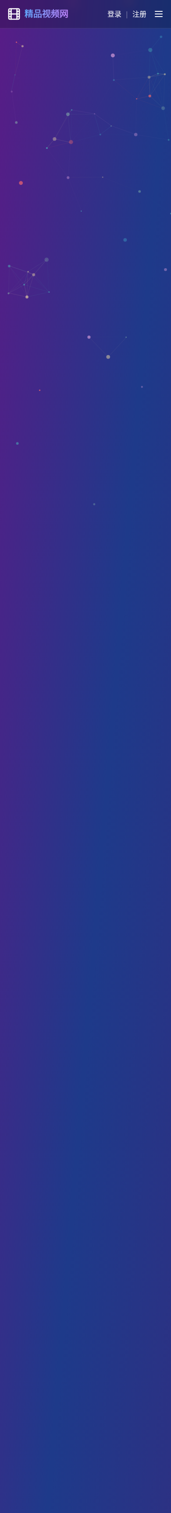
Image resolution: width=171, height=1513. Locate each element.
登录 (114, 14)
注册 (139, 14)
